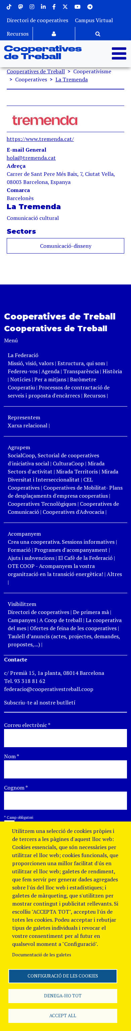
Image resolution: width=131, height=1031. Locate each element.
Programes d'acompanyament (70, 549)
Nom (11, 756)
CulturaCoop (68, 463)
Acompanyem (24, 533)
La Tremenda (71, 79)
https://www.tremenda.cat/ (40, 139)
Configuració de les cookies (63, 976)
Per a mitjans (50, 379)
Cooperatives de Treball (43, 53)
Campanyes (22, 620)
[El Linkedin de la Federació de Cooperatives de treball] (43, 6)
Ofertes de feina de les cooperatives (73, 628)
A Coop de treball (60, 620)
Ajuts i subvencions (31, 558)
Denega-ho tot (63, 996)
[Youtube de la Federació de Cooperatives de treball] (77, 6)
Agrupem (19, 447)
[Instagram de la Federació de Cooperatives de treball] (32, 6)
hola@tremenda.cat (31, 157)
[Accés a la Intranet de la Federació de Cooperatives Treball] (54, 33)
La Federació (23, 355)
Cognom (16, 787)
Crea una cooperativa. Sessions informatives (61, 541)
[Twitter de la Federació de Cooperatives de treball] (65, 6)
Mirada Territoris (77, 471)
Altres (114, 574)
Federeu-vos (23, 371)
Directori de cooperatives (37, 20)
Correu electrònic (27, 725)
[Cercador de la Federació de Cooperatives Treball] (98, 33)
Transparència (81, 371)
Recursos (18, 33)
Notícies (21, 379)
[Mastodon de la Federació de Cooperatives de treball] (20, 6)
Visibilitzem (22, 604)
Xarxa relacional (27, 425)
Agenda (51, 371)
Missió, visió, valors (31, 363)
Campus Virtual (94, 20)
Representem (24, 417)
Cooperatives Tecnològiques (42, 503)
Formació (19, 549)
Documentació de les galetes (41, 955)
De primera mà (91, 612)
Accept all (62, 1016)
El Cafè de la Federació (85, 558)
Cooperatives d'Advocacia (73, 512)
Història (112, 371)
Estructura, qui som (81, 363)
